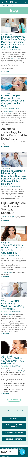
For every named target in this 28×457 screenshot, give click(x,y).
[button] (14, 400)
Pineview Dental (5, 5)
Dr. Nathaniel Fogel (14, 50)
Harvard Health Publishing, (16, 371)
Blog (13, 5)
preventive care (14, 58)
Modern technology (7, 142)
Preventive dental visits (7, 216)
